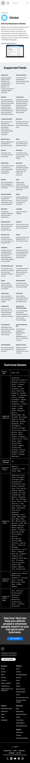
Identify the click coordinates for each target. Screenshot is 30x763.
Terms (15, 750)
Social (18, 680)
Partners (3, 677)
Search (18, 686)
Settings (18, 753)
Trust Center (19, 720)
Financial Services (6, 709)
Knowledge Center (21, 726)
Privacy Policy (7, 750)
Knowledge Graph (21, 675)
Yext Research (20, 723)
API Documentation (22, 738)
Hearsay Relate (20, 692)
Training (18, 735)
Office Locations (6, 683)
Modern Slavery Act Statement (7, 689)
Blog (17, 709)
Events (18, 717)
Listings (18, 672)
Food (2, 717)
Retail (2, 714)
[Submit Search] (27, 2)
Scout (18, 669)
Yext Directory (5, 686)
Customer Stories (21, 714)
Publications (19, 711)
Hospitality (4, 720)
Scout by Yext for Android (21, 701)
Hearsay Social (20, 689)
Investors (4, 680)
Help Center (19, 732)
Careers (3, 672)
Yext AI (18, 695)
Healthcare (4, 711)
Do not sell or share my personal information (15, 755)
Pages (18, 683)
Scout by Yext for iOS (22, 697)
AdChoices (22, 750)
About (3, 669)
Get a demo (8, 659)
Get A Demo (15, 638)
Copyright (11, 753)
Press (2, 675)
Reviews (18, 677)
